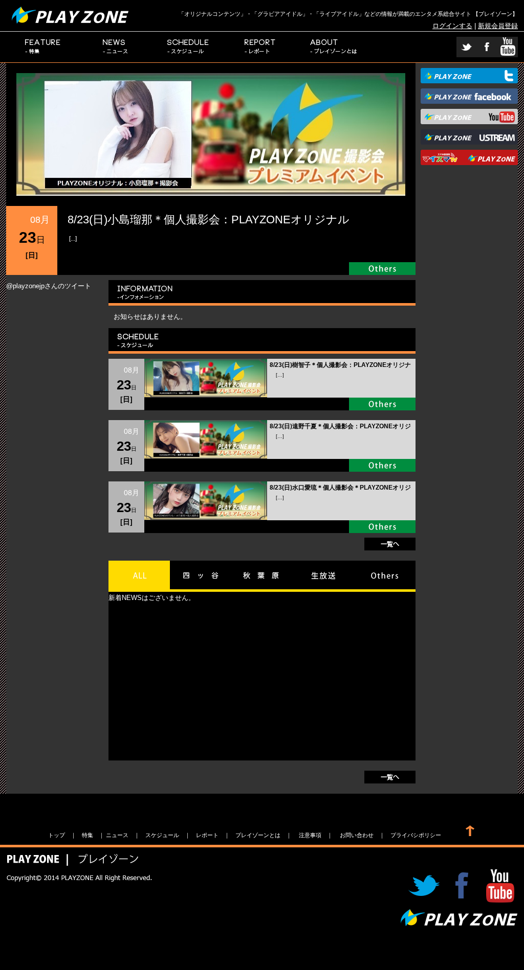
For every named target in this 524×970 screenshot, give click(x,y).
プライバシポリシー (415, 835)
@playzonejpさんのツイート (48, 286)
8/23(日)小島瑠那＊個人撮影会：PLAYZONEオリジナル (209, 219)
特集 (42, 47)
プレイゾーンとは (333, 47)
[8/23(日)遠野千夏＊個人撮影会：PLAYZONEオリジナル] (205, 456)
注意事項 (310, 835)
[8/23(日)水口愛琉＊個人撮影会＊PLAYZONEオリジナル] (205, 517)
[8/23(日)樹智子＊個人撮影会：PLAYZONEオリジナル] (205, 395)
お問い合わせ (357, 835)
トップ (56, 835)
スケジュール (188, 47)
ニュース (115, 47)
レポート (261, 47)
